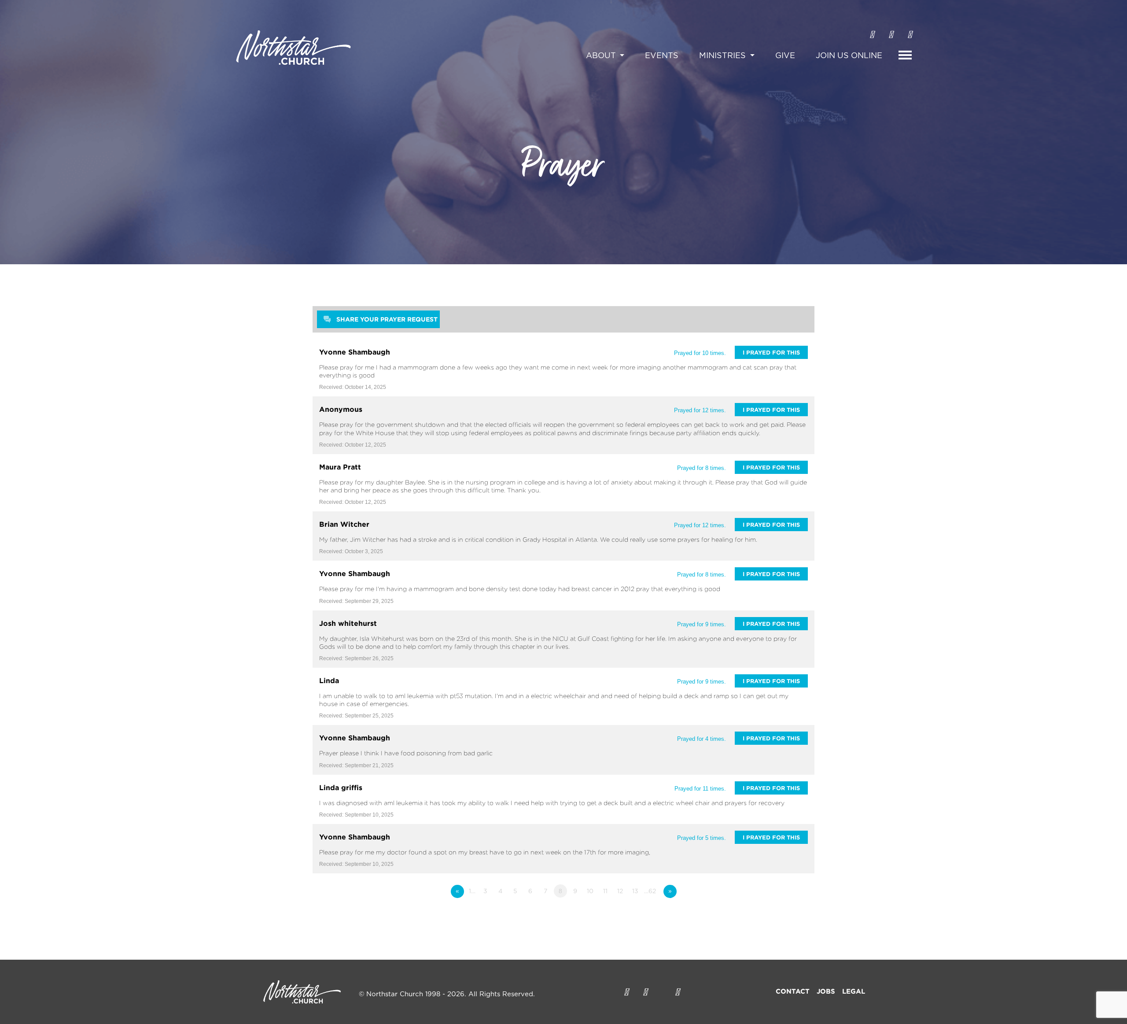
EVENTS (661, 56)
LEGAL (853, 991)
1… (472, 891)
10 (590, 891)
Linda (329, 680)
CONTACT (793, 991)
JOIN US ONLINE (849, 56)
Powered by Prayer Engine (345, 909)
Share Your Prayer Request (387, 319)
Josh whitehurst (348, 623)
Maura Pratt (340, 467)
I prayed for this (771, 352)
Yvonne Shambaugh (354, 352)
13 (635, 891)
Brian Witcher (344, 524)
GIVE (785, 56)
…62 (650, 891)
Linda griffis (340, 787)
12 (620, 891)
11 (605, 891)
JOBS (826, 991)
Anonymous (340, 409)
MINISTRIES (723, 56)
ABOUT (602, 56)
